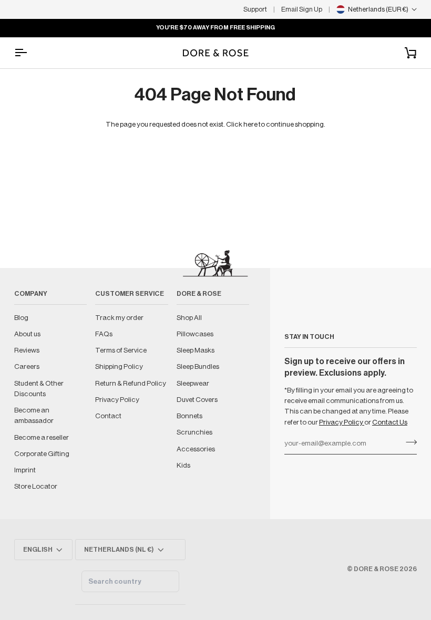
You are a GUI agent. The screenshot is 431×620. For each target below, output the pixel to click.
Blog (21, 317)
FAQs (103, 333)
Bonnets (189, 415)
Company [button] (30, 294)
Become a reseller (41, 437)
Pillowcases (195, 333)
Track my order (119, 317)
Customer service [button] (129, 294)
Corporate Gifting (41, 453)
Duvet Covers (197, 399)
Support (255, 9)
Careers (26, 366)
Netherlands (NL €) (119, 549)
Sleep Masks (195, 350)
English (38, 549)
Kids (183, 465)
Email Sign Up (301, 9)
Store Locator (35, 486)
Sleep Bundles (198, 366)
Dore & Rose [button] (199, 294)
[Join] (408, 442)
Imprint (25, 470)
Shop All (189, 317)
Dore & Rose (376, 569)
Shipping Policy (119, 366)
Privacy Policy (341, 422)
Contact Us (389, 422)
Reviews (26, 350)
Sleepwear (193, 383)
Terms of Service (121, 350)
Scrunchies (194, 432)
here (250, 124)
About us (27, 333)
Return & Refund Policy (130, 383)
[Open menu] (30, 52)
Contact (108, 415)
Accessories (196, 449)
